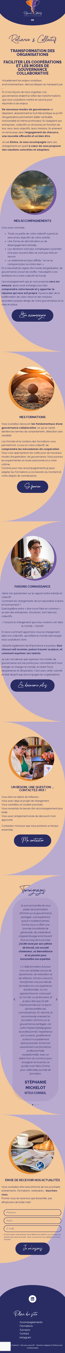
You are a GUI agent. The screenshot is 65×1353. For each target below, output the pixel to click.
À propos (25, 1329)
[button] (14, 999)
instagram (25, 1337)
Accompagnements (31, 1322)
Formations (26, 1325)
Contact (24, 1333)
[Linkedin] (32, 1299)
